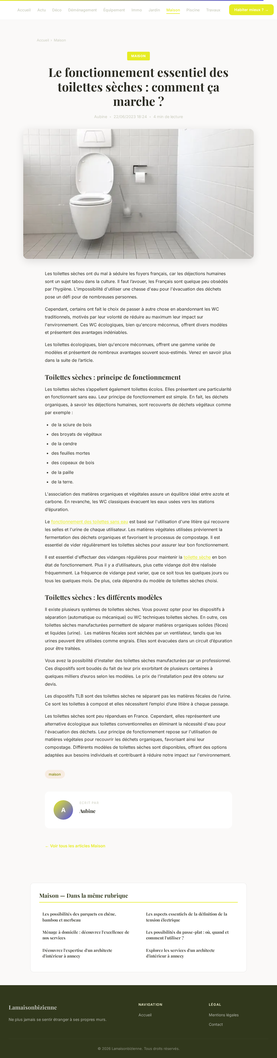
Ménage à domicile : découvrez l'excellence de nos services (85, 934)
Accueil (24, 9)
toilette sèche (197, 557)
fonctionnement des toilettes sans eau (89, 521)
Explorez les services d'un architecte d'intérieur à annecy (180, 953)
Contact (216, 1024)
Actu (41, 9)
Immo (136, 9)
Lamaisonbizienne (33, 1007)
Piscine (193, 9)
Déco (57, 9)
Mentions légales (224, 1015)
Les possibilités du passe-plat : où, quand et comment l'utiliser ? (187, 934)
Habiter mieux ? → (251, 9)
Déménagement (82, 9)
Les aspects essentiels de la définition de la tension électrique (186, 916)
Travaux (213, 9)
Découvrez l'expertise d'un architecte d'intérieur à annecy (77, 953)
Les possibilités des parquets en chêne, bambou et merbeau (79, 916)
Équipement (114, 9)
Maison (173, 9)
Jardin (154, 9)
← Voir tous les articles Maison (75, 845)
